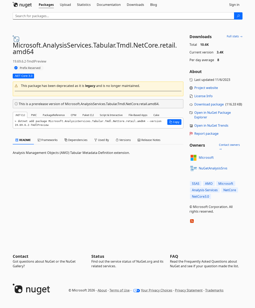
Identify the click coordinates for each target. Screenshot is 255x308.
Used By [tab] (103, 140)
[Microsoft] (193, 157)
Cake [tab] (156, 115)
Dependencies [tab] (77, 140)
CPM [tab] (73, 115)
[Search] (238, 16)
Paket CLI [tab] (88, 115)
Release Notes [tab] (150, 140)
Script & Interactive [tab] (111, 115)
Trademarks (214, 290)
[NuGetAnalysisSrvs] (193, 168)
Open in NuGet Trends (211, 125)
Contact (20, 256)
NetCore (229, 190)
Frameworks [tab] (49, 140)
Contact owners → (229, 147)
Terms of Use (119, 290)
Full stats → (235, 36)
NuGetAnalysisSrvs (213, 168)
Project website (206, 88)
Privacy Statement (189, 290)
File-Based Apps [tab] (138, 115)
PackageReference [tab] (54, 115)
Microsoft (206, 157)
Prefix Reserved (30, 68)
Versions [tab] (125, 140)
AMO (209, 183)
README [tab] (25, 140)
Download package (209, 104)
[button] (98, 86)
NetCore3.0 (200, 196)
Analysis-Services (205, 190)
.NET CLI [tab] (20, 115)
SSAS (195, 183)
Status (97, 256)
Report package (206, 133)
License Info (203, 96)
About (102, 290)
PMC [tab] (34, 115)
